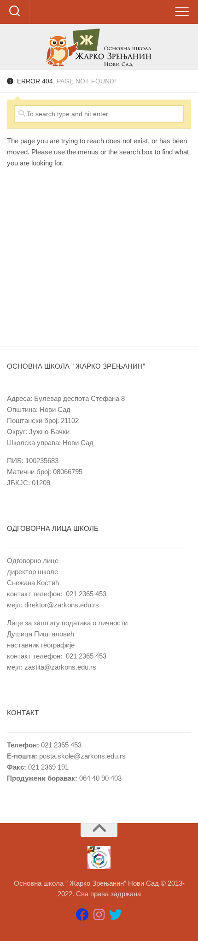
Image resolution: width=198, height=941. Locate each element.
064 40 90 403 (99, 778)
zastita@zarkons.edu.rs (60, 667)
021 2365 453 (86, 594)
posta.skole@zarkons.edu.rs (82, 756)
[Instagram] (99, 914)
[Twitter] (115, 914)
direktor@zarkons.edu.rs (61, 605)
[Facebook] (82, 914)
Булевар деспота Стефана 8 (79, 398)
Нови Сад (55, 409)
